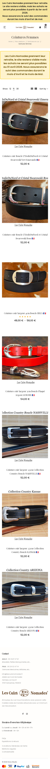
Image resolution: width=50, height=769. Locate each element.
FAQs (4, 738)
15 (14, 88)
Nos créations (20, 42)
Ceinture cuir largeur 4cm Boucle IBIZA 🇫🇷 (25, 313)
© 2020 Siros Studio (9, 762)
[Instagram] (27, 714)
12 (10, 88)
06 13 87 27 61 (13, 659)
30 (17, 88)
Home (11, 42)
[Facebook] (22, 714)
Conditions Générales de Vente (14, 746)
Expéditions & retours (10, 741)
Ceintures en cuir (33, 42)
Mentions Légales (9, 749)
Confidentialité (8, 752)
